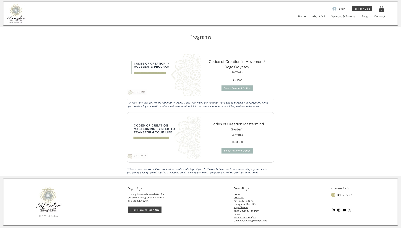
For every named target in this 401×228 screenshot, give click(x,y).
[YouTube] (344, 210)
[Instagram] (339, 210)
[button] (381, 9)
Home (237, 194)
